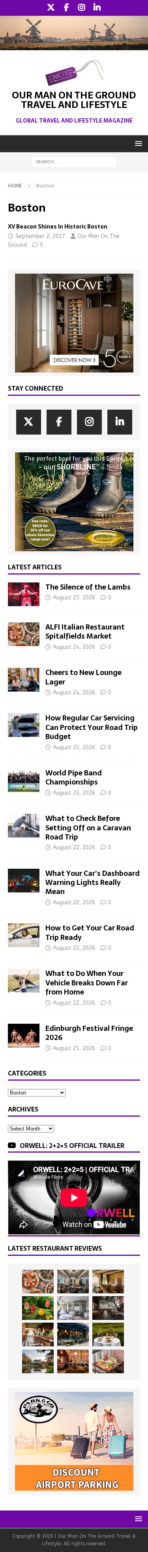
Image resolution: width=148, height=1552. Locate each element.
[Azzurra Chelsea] (73, 1334)
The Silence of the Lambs (88, 587)
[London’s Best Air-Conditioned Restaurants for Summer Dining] (73, 1308)
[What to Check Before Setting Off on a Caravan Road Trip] (23, 825)
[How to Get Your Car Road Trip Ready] (23, 935)
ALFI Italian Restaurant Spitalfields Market (85, 631)
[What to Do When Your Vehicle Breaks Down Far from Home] (23, 980)
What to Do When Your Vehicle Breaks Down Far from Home (86, 983)
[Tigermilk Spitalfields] (38, 1334)
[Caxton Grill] (73, 1281)
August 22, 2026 (74, 847)
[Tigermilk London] (73, 1361)
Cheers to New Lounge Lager (83, 677)
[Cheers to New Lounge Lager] (23, 680)
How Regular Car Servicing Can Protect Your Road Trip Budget (91, 727)
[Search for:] (74, 161)
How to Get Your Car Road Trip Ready (89, 932)
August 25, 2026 (74, 597)
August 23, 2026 (74, 747)
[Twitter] (51, 8)
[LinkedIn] (97, 8)
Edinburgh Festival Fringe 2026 (89, 1033)
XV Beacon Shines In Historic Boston (57, 226)
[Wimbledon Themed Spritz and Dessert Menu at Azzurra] (38, 1308)
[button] (137, 143)
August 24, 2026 (74, 647)
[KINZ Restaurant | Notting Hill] (108, 1281)
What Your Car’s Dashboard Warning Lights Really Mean (92, 883)
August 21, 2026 (74, 1048)
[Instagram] (82, 8)
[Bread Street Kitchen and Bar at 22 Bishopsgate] (108, 1308)
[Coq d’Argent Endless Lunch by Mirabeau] (108, 1334)
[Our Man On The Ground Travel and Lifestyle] (74, 45)
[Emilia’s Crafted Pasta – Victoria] (108, 1361)
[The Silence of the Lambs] (23, 594)
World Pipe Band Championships (73, 777)
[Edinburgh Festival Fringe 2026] (23, 1035)
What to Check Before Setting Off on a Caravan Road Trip (88, 828)
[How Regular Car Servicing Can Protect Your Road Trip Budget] (23, 725)
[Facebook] (66, 8)
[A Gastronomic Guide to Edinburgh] (38, 1361)
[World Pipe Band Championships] (23, 780)
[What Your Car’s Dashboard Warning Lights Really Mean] (23, 880)
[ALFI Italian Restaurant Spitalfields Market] (23, 634)
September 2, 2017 (40, 236)
